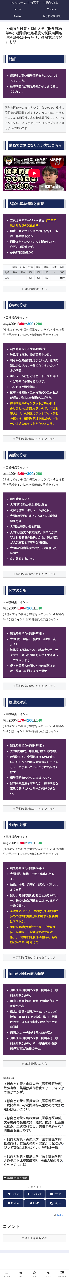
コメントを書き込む (34, 1237)
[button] (62, 676)
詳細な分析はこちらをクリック (36, 438)
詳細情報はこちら (36, 288)
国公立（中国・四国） (17, 1177)
